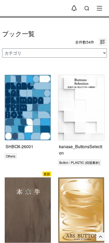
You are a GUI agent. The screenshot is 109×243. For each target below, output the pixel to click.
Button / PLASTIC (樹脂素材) (79, 162)
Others (10, 156)
